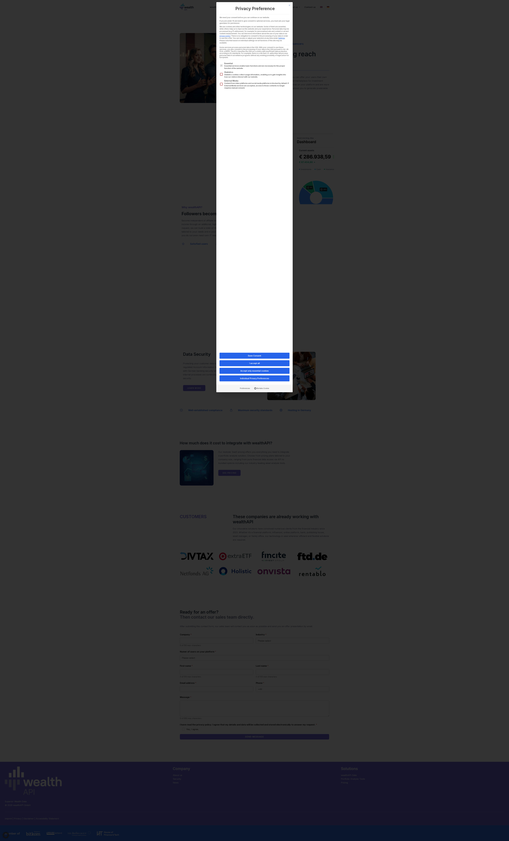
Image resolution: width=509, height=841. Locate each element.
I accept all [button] (254, 363)
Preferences (245, 388)
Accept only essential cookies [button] (254, 371)
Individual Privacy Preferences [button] (254, 378)
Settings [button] (281, 38)
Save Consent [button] (254, 356)
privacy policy (225, 36)
